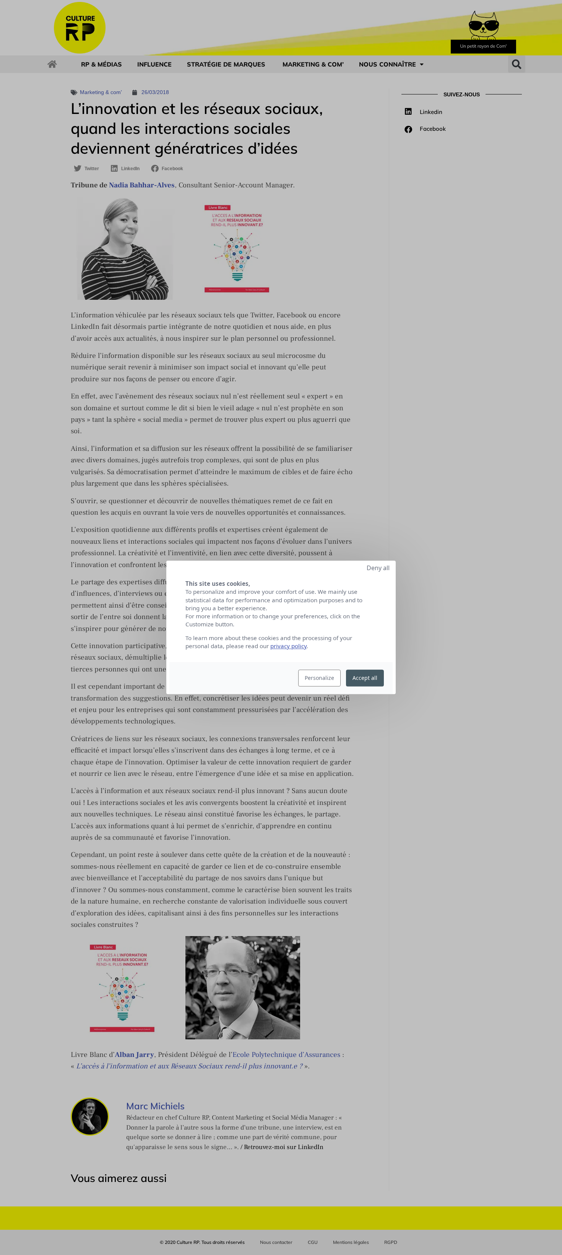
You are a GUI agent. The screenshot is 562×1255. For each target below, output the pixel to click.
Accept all (364, 678)
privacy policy (288, 646)
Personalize (319, 678)
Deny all (378, 568)
